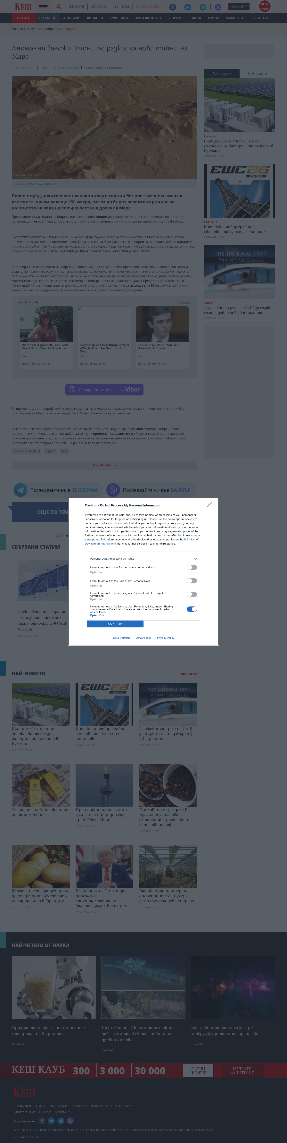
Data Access (143, 637)
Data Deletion (121, 637)
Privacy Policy (165, 637)
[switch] (192, 567)
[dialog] (143, 571)
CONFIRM (115, 623)
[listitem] (143, 559)
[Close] (211, 505)
